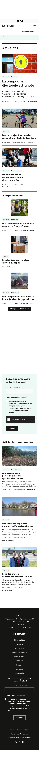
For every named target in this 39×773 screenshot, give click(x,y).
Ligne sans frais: (19, 627)
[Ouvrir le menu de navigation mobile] (35, 26)
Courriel (14, 387)
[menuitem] (29, 31)
